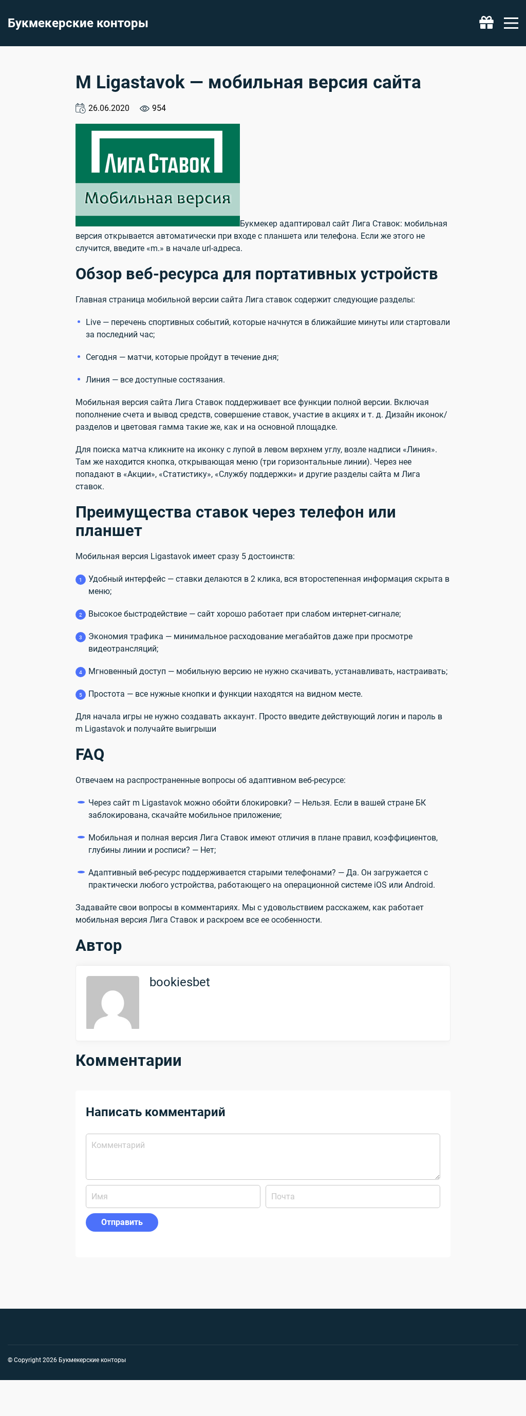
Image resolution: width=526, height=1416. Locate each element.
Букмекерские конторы (78, 23)
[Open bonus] (486, 23)
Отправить (122, 1222)
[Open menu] (511, 23)
